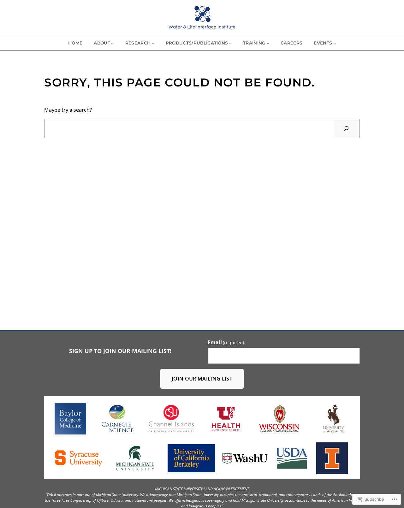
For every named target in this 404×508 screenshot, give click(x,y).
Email (226, 342)
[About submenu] (112, 43)
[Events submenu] (334, 43)
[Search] (346, 128)
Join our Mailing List (202, 378)
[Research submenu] (153, 43)
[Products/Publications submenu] (230, 43)
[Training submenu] (268, 43)
